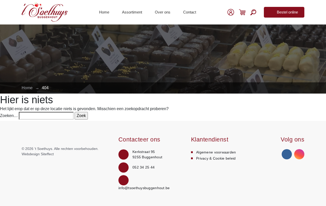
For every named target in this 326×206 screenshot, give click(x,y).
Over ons (162, 12)
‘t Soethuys (43, 149)
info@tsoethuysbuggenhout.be (144, 188)
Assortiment (132, 12)
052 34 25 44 (143, 167)
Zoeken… (9, 115)
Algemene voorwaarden (216, 152)
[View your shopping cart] (242, 12)
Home (104, 12)
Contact (189, 12)
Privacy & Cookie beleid (216, 158)
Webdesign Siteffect (38, 154)
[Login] (230, 12)
